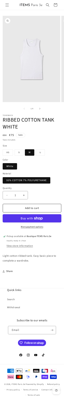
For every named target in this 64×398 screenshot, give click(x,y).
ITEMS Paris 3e (18, 384)
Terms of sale (34, 395)
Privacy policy (13, 389)
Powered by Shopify (35, 384)
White (9, 166)
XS (9, 153)
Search (11, 299)
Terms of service (30, 389)
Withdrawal (13, 307)
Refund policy (53, 384)
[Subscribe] (52, 330)
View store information (20, 246)
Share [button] (9, 271)
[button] (7, 5)
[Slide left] (24, 109)
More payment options (32, 226)
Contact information (51, 389)
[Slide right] (40, 109)
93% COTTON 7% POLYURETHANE (26, 180)
